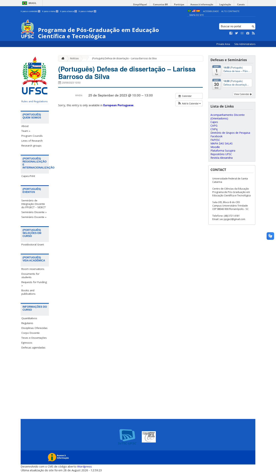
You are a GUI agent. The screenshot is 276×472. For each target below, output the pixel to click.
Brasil (32, 3)
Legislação (225, 4)
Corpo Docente (30, 333)
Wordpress (84, 466)
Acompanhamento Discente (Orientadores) (227, 116)
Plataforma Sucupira (222, 150)
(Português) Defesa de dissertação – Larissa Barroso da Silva (124, 58)
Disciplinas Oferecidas (34, 328)
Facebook (216, 136)
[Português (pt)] (189, 11)
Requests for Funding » (34, 283)
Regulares (27, 323)
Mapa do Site (196, 15)
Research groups (31, 145)
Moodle (215, 147)
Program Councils (32, 135)
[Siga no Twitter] (236, 33)
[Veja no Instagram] (247, 33)
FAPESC (215, 140)
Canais (241, 4)
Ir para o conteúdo (30, 11)
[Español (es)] (198, 11)
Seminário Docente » (33, 217)
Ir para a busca (68, 11)
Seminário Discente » (34, 212)
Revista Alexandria (221, 157)
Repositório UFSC (221, 154)
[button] (189, 103)
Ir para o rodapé (87, 11)
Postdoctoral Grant (32, 244)
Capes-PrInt (28, 176)
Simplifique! (140, 4)
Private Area (223, 44)
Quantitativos (29, 318)
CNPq (213, 129)
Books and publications (28, 292)
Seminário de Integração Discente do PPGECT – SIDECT (33, 204)
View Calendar (242, 94)
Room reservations (32, 269)
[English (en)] (193, 11)
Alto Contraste (230, 11)
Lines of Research (32, 140)
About (25, 126)
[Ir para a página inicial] (62, 58)
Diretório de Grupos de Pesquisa (230, 132)
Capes (214, 122)
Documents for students (30, 275)
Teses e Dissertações (34, 337)
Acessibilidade (211, 11)
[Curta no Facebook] (230, 33)
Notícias (74, 58)
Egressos (26, 342)
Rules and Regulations (34, 101)
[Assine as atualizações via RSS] (253, 33)
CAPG (213, 125)
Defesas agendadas (33, 347)
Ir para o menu (50, 11)
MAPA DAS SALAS (221, 143)
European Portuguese (118, 105)
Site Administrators (244, 44)
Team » (25, 131)
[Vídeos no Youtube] (242, 33)
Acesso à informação (201, 4)
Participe (179, 4)
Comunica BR (160, 4)
